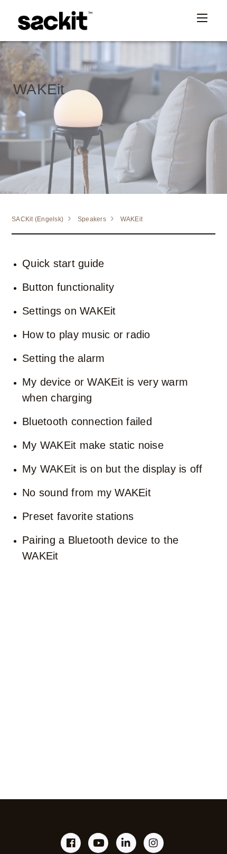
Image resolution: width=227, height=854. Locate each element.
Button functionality (68, 287)
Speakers (92, 219)
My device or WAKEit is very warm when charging (105, 390)
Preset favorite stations (78, 516)
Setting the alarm (63, 358)
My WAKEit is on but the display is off (112, 469)
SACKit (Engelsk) (37, 219)
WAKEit (131, 219)
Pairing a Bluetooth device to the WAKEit (100, 548)
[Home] (52, 20)
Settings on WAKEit (69, 311)
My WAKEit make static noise (93, 445)
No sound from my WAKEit (86, 492)
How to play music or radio (86, 334)
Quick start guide (63, 263)
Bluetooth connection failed (87, 421)
